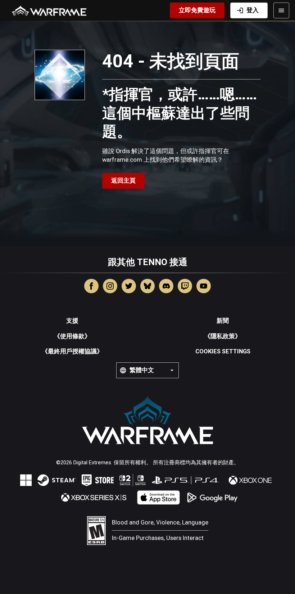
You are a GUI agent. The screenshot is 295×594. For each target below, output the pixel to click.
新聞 (223, 320)
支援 (72, 320)
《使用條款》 (72, 336)
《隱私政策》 (222, 336)
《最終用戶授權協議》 (72, 351)
